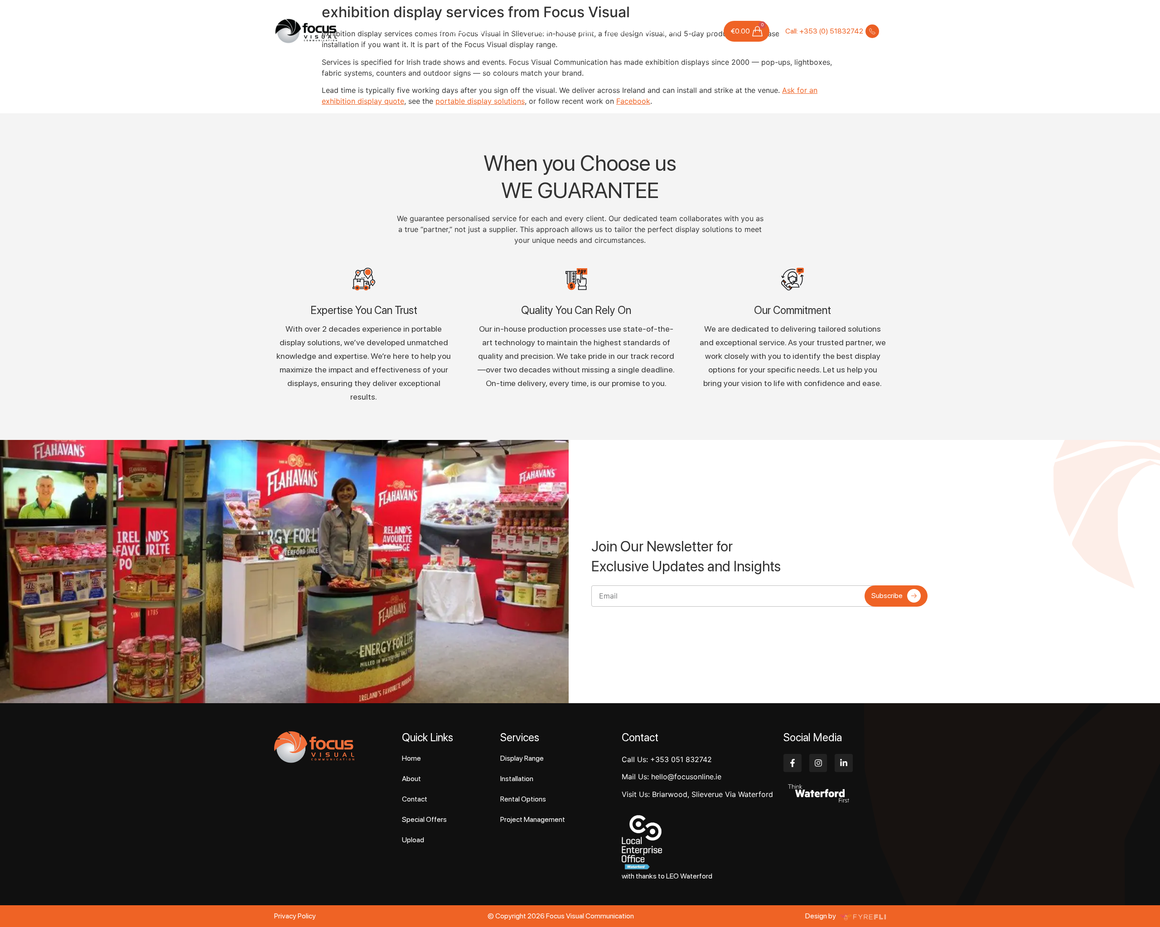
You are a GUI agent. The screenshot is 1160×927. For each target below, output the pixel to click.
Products (536, 31)
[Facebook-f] (792, 763)
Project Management (532, 819)
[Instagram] (818, 763)
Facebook (633, 101)
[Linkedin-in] (844, 763)
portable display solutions (480, 101)
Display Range (522, 758)
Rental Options (523, 799)
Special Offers (628, 31)
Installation (516, 778)
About (459, 31)
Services (489, 31)
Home (432, 31)
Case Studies (578, 31)
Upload (669, 31)
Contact (700, 31)
